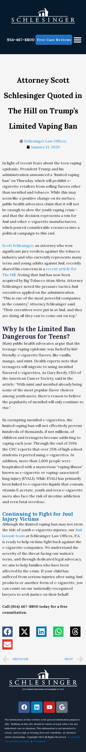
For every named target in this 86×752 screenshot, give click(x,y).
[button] (77, 40)
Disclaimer (39, 741)
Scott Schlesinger (17, 245)
